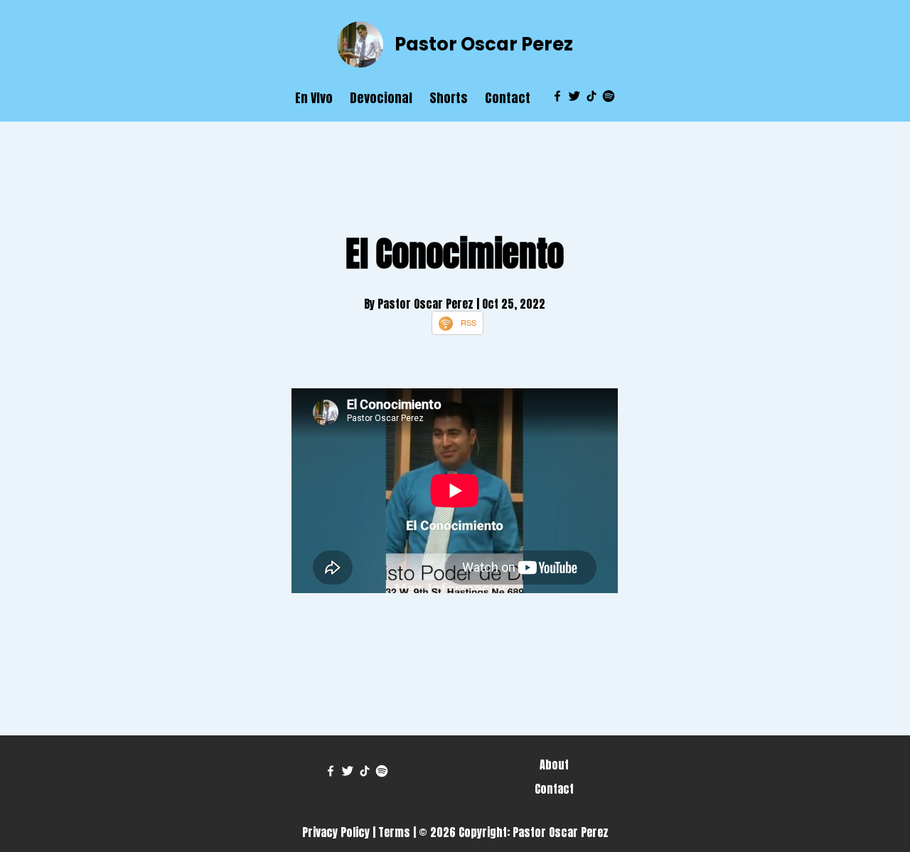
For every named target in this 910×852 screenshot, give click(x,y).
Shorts (448, 97)
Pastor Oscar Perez (484, 44)
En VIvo (314, 97)
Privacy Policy (336, 832)
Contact (507, 97)
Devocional (381, 97)
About (554, 764)
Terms (394, 832)
